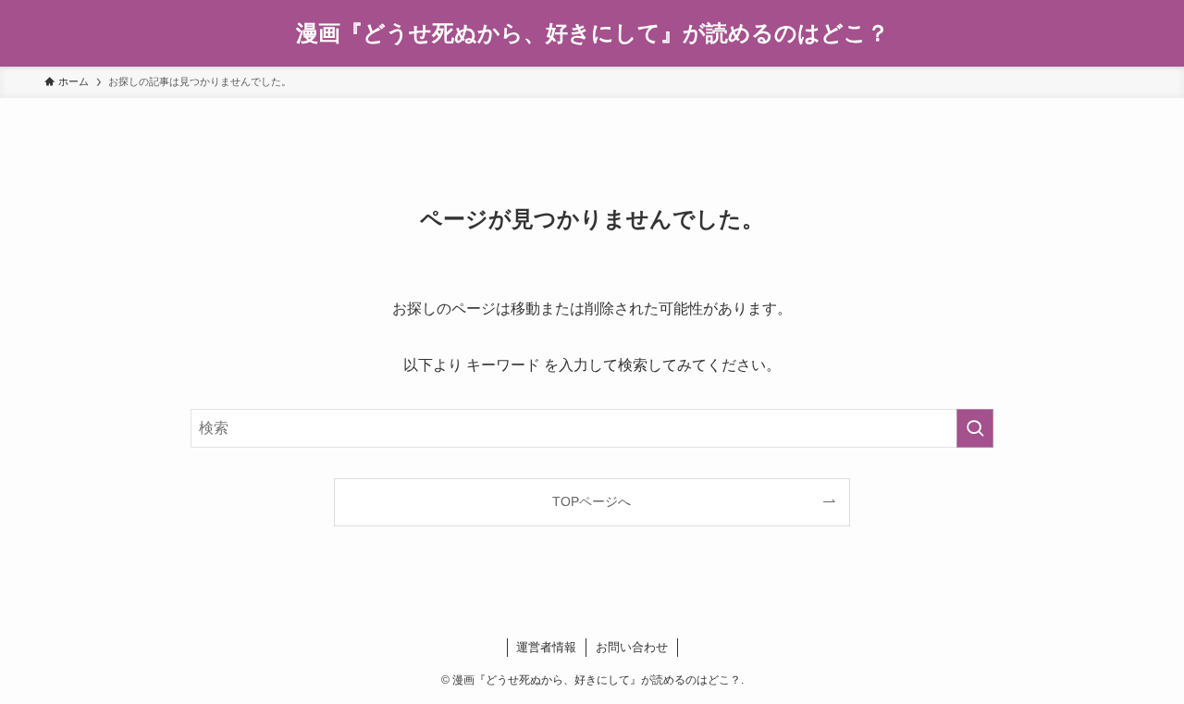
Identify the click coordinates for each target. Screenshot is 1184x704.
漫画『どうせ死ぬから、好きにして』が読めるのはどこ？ (592, 33)
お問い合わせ (632, 647)
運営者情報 (546, 647)
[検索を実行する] (974, 428)
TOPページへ (591, 501)
